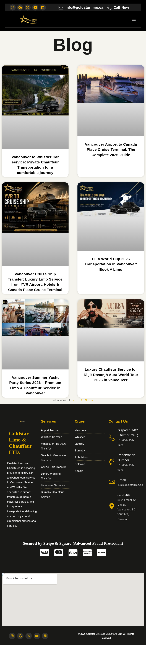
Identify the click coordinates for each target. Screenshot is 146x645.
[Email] (112, 482)
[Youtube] (35, 7)
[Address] (112, 506)
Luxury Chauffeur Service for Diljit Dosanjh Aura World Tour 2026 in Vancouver (111, 374)
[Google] (20, 7)
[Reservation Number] (112, 462)
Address (124, 495)
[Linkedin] (43, 7)
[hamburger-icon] (134, 19)
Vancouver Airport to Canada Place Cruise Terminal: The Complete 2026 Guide (111, 149)
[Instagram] (13, 7)
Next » (89, 400)
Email (122, 480)
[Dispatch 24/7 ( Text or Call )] (112, 438)
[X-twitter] (28, 7)
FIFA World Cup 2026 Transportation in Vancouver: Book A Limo (111, 264)
